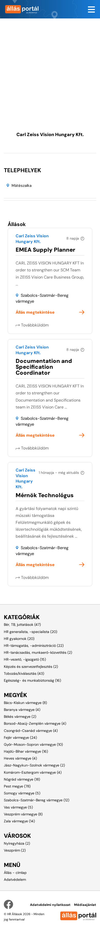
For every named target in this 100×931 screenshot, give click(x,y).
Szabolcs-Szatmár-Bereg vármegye (42, 298)
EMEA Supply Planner (45, 250)
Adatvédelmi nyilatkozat (50, 905)
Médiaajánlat (85, 905)
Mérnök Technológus (45, 495)
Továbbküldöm (35, 325)
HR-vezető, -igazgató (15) (25, 659)
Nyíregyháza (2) (17, 843)
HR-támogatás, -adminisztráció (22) (34, 645)
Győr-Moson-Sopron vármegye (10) (33, 744)
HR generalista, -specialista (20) (30, 631)
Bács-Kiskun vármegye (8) (25, 702)
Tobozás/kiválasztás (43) (24, 673)
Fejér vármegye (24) (20, 737)
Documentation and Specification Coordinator (44, 367)
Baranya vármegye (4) (22, 709)
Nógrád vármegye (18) (22, 779)
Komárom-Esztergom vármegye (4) (33, 772)
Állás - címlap (15, 872)
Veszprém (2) (15, 850)
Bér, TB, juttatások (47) (22, 624)
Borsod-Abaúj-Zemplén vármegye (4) (35, 723)
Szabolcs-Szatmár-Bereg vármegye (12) (36, 800)
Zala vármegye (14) (19, 821)
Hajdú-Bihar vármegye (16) (26, 751)
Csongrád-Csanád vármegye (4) (31, 730)
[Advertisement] (50, 68)
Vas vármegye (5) (18, 807)
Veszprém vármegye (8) (23, 814)
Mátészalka (22, 185)
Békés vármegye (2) (20, 716)
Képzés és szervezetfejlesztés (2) (31, 666)
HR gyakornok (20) (19, 638)
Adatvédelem (15, 879)
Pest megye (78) (17, 786)
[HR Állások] (25, 9)
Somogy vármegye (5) (22, 793)
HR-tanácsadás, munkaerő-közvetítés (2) (38, 652)
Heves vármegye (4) (20, 758)
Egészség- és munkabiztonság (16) (32, 680)
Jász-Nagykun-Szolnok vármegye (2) (34, 765)
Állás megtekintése (35, 312)
